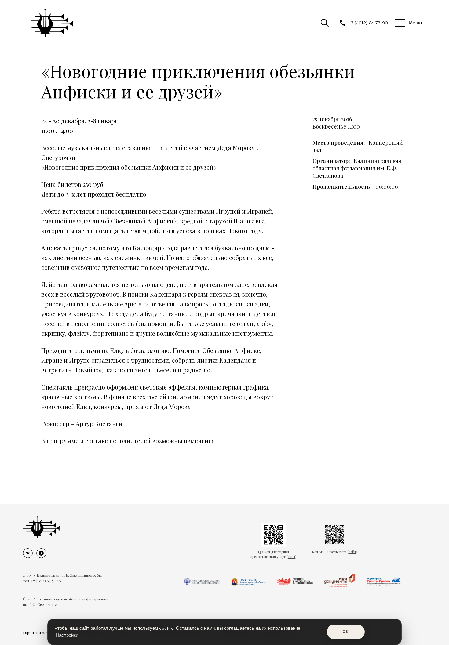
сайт (291, 556)
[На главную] (41, 527)
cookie (166, 628)
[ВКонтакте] (28, 553)
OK (345, 631)
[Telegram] (41, 553)
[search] (325, 23)
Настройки (67, 635)
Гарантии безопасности (45, 632)
